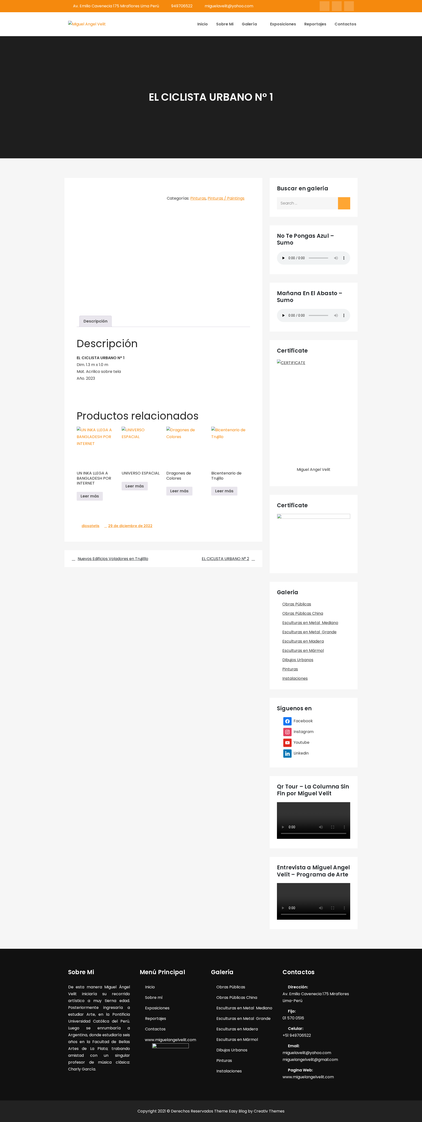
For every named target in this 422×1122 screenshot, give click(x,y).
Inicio (202, 24)
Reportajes (315, 24)
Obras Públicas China (302, 613)
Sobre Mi (224, 24)
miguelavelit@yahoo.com (229, 6)
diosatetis (90, 525)
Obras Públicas (296, 604)
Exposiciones (283, 24)
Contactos (345, 24)
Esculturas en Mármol (303, 650)
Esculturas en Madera (303, 641)
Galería (249, 24)
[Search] (344, 203)
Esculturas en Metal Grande (309, 632)
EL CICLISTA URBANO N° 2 (225, 558)
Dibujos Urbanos (297, 660)
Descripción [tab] (95, 321)
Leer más (90, 496)
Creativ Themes (269, 1111)
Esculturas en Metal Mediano (310, 623)
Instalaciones (295, 678)
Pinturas (198, 198)
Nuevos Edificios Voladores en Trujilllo (113, 558)
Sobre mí (154, 997)
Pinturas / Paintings (226, 198)
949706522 (181, 6)
